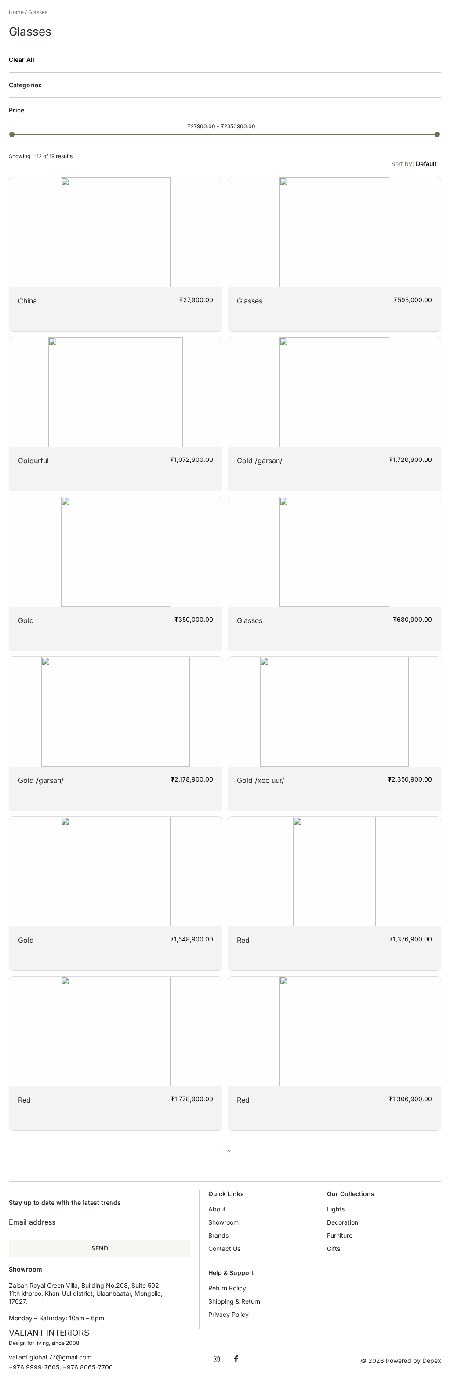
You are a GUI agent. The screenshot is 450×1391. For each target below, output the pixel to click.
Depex (431, 1360)
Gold (26, 620)
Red (243, 940)
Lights (336, 1209)
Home (16, 12)
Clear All (21, 59)
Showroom (223, 1222)
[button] (61, 1367)
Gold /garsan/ (260, 460)
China (27, 300)
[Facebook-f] (236, 1359)
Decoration (342, 1222)
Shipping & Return (234, 1301)
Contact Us (224, 1248)
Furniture (339, 1235)
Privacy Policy (228, 1314)
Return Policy (227, 1288)
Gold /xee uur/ (260, 780)
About (217, 1209)
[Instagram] (216, 1359)
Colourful (33, 460)
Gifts (333, 1248)
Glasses (249, 300)
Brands (218, 1235)
